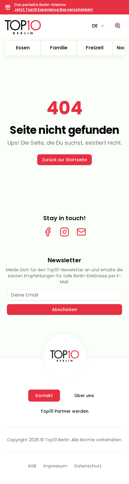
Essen (23, 47)
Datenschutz (87, 466)
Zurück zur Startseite (64, 160)
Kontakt (44, 396)
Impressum (55, 466)
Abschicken (64, 310)
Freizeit (95, 47)
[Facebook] (47, 232)
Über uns (84, 396)
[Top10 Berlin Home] (64, 356)
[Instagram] (64, 232)
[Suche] (117, 25)
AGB (32, 466)
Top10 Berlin (57, 440)
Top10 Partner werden (64, 411)
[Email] (81, 232)
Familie (59, 47)
